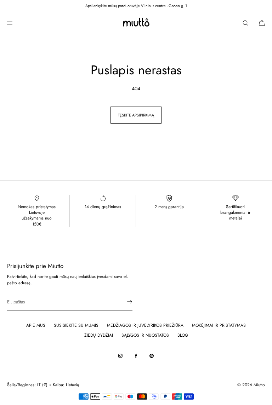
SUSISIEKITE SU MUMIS (76, 325)
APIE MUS (35, 325)
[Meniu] (15, 22)
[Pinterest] (151, 356)
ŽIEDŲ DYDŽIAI (98, 335)
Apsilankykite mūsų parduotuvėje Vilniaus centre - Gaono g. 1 (136, 5)
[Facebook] (136, 356)
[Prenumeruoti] (123, 301)
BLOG (182, 335)
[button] (245, 22)
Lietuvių (72, 385)
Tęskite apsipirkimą (136, 115)
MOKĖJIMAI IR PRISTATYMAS (219, 325)
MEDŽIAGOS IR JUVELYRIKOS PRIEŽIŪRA (145, 325)
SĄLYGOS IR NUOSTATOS (145, 335)
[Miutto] (136, 23)
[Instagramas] (120, 356)
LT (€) (42, 385)
